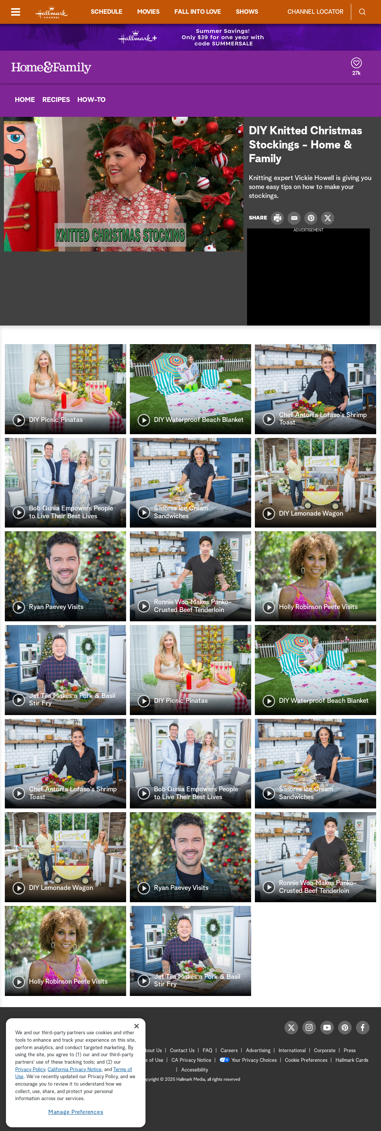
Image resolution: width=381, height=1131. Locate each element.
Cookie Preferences (306, 1060)
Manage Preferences (75, 1112)
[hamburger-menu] (15, 11)
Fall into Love (198, 12)
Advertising (258, 1050)
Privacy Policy (30, 1069)
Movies (148, 12)
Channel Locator (315, 12)
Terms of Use (149, 1060)
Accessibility (194, 1070)
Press (350, 1050)
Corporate (325, 1050)
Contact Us (182, 1050)
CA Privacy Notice (191, 1060)
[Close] (136, 1026)
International (292, 1050)
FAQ (207, 1050)
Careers (229, 1050)
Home (25, 100)
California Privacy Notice (75, 1069)
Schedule (106, 12)
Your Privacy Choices (254, 1060)
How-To (91, 100)
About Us (152, 1050)
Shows (247, 12)
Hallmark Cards (352, 1060)
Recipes (56, 100)
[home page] (51, 12)
